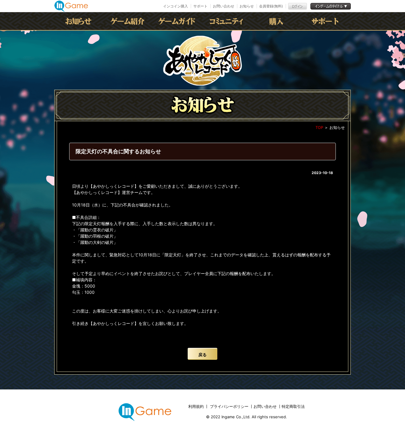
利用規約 (196, 406)
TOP (319, 127)
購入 (276, 21)
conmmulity (227, 21)
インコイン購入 (175, 6)
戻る (202, 354)
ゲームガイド (178, 21)
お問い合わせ (223, 6)
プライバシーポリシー (229, 406)
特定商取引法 (293, 406)
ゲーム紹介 (128, 21)
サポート (200, 6)
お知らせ (247, 6)
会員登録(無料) (271, 6)
